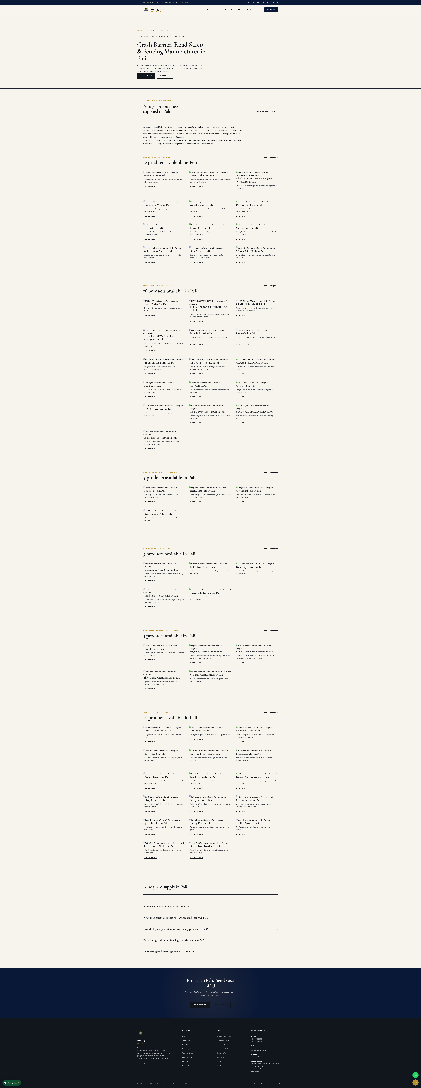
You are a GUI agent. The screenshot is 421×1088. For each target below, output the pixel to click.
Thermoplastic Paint (223, 1049)
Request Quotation (267, 1084)
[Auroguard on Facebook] (139, 1064)
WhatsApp (271, 10)
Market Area (230, 10)
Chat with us (10, 1083)
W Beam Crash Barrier (224, 1037)
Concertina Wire (222, 1053)
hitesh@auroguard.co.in (256, 2)
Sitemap (257, 1084)
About (248, 10)
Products (218, 10)
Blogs (240, 10)
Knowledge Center (188, 1049)
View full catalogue (265, 112)
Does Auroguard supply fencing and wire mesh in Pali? (173, 940)
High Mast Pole (222, 1045)
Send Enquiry (200, 1005)
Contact (258, 10)
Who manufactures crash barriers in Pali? (166, 906)
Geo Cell (219, 1061)
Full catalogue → (271, 157)
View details (149, 186)
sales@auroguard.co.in (258, 1050)
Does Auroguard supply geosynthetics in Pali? (168, 951)
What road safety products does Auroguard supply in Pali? (175, 917)
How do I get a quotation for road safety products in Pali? (175, 929)
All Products (186, 1041)
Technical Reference (188, 1053)
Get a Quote (146, 75)
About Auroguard (188, 1057)
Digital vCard (186, 1065)
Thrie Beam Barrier (223, 1041)
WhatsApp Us (221, 1005)
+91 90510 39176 (272, 2)
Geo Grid (219, 1065)
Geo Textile (220, 1057)
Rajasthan (159, 30)
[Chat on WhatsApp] (415, 1075)
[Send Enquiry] (415, 1082)
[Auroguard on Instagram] (144, 1064)
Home (209, 10)
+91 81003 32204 (256, 1041)
